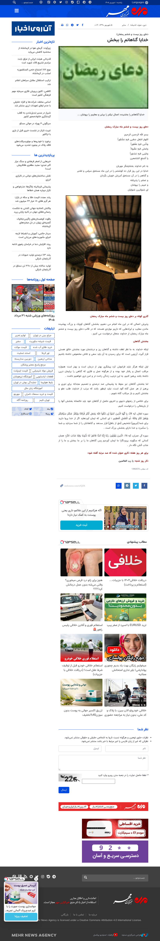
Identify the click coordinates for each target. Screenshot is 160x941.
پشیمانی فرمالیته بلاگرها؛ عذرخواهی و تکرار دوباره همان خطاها (32, 188)
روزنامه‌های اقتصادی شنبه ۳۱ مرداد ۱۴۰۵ (33, 317)
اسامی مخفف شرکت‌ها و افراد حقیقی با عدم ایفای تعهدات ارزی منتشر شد (32, 104)
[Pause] (108, 526)
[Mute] (113, 526)
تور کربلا (45, 353)
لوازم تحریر (20, 335)
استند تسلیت (23, 353)
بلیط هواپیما (47, 382)
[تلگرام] (54, 877)
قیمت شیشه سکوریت (40, 341)
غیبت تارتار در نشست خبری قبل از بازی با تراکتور (31, 132)
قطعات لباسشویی (44, 377)
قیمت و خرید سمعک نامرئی (39, 394)
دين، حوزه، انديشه (138, 25)
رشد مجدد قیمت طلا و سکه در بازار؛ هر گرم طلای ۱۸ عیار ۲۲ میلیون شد (33, 199)
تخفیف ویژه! (21, 917)
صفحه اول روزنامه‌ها (41, 279)
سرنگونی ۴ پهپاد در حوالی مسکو (35, 124)
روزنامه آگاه (22, 400)
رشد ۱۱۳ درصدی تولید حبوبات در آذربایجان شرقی (34, 257)
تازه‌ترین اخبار (45, 42)
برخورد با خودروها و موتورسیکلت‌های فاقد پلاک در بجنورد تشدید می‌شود (33, 143)
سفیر (18, 341)
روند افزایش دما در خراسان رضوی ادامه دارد (31, 246)
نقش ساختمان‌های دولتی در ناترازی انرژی (33, 178)
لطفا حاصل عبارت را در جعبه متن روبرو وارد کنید (123, 775)
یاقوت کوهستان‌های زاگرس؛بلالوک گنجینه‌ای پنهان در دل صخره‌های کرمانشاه (34, 222)
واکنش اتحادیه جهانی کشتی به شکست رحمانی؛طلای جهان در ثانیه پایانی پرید (31, 210)
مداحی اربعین (45, 359)
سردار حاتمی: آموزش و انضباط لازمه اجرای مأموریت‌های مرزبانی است (33, 235)
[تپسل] (62, 502)
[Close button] (36, 879)
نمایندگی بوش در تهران (24, 382)
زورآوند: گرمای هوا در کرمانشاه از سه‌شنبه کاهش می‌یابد (34, 50)
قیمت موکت (20, 347)
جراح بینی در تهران (42, 335)
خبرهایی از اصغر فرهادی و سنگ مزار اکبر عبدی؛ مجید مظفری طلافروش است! (33, 165)
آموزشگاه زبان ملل (33, 388)
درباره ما (93, 915)
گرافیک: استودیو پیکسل (103, 935)
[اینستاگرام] (42, 877)
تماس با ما (78, 915)
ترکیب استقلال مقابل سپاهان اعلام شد (33, 82)
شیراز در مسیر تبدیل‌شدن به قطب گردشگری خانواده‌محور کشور (34, 115)
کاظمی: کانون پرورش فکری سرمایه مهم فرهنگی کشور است (31, 93)
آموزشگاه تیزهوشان (22, 377)
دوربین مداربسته (22, 359)
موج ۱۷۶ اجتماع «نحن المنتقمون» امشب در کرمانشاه (34, 71)
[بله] (48, 877)
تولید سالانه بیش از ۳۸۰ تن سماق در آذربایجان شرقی (32, 268)
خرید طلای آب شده (42, 347)
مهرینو (17, 394)
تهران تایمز (44, 400)
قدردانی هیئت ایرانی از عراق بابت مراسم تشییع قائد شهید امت (34, 61)
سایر (124, 25)
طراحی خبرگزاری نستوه (131, 935)
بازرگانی (64, 915)
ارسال (64, 790)
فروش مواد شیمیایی (42, 371)
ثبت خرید (81, 525)
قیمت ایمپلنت (20, 371)
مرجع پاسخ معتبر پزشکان (33, 365)
